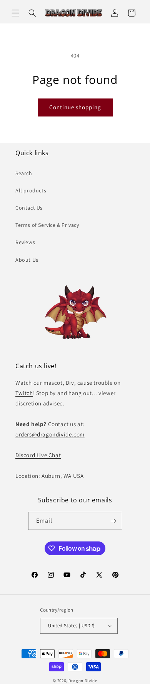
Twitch (24, 393)
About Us (26, 259)
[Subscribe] (113, 521)
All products (30, 190)
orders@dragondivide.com (50, 434)
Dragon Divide (82, 680)
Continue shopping (75, 107)
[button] (15, 13)
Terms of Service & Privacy (47, 224)
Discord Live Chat (38, 455)
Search (23, 173)
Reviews (25, 242)
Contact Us (29, 207)
